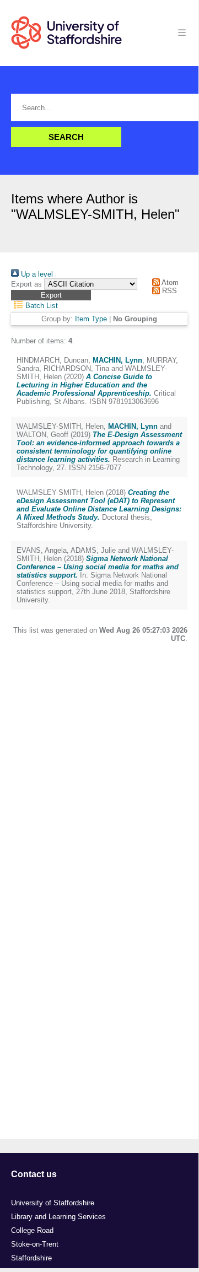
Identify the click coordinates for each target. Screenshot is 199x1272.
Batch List (40, 305)
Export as (26, 284)
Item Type (91, 319)
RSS (168, 291)
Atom (169, 282)
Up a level (36, 274)
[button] (51, 295)
